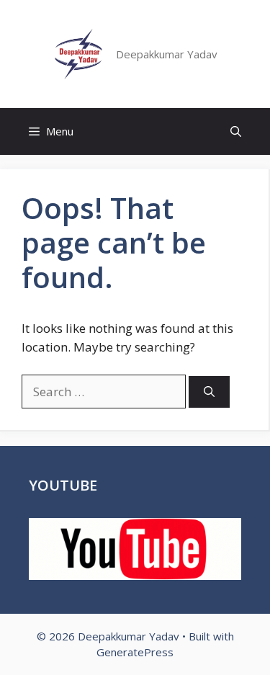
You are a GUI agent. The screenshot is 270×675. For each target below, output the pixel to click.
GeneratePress (135, 652)
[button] (236, 131)
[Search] (209, 392)
